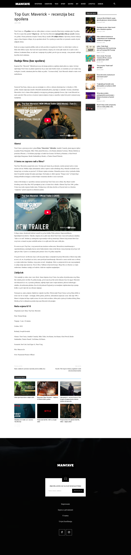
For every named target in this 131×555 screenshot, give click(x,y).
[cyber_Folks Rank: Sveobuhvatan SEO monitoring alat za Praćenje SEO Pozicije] (90, 48)
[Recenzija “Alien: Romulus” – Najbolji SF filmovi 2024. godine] (47, 388)
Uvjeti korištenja (65, 521)
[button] (114, 4)
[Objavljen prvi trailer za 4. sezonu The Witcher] (24, 411)
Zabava (100, 4)
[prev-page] (15, 425)
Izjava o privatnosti (65, 510)
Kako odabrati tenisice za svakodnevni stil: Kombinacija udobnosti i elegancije (106, 38)
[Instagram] (69, 532)
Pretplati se (78, 490)
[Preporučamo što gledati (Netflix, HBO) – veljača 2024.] (70, 411)
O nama (65, 515)
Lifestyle (91, 4)
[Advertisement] (47, 81)
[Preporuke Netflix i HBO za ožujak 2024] (47, 411)
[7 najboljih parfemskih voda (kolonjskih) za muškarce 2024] (90, 86)
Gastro (70, 4)
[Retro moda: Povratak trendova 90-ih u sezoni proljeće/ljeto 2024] (90, 58)
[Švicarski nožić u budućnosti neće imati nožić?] (90, 77)
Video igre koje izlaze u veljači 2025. (24, 397)
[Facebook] (62, 532)
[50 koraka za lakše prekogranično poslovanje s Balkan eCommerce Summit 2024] (90, 95)
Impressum (65, 504)
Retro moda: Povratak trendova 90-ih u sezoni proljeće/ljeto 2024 (104, 58)
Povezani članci (20, 377)
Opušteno (38, 4)
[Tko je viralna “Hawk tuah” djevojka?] (90, 68)
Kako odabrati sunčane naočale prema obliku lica (29, 369)
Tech (56, 4)
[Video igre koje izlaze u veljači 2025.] (24, 388)
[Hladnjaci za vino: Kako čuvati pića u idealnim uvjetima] (90, 29)
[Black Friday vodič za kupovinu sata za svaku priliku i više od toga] (90, 107)
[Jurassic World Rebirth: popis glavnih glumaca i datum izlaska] (90, 20)
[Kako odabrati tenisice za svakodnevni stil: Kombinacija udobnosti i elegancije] (90, 39)
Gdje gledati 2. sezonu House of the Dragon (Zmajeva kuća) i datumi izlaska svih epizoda (70, 399)
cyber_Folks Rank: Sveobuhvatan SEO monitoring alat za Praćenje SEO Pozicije (106, 48)
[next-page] (18, 425)
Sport (63, 4)
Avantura (48, 4)
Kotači (83, 4)
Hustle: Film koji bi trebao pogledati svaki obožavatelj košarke (68, 370)
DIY (77, 4)
